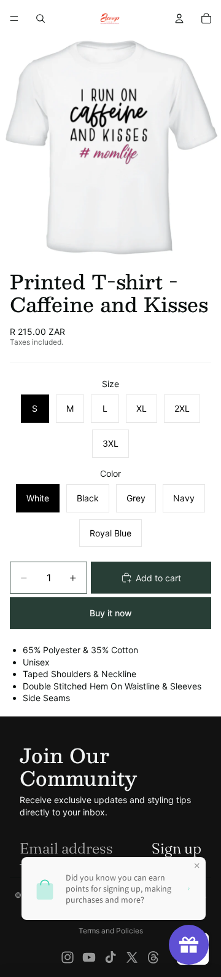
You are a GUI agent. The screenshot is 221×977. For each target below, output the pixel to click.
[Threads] (153, 957)
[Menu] (14, 18)
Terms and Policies (111, 930)
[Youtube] (89, 957)
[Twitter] (132, 957)
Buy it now (111, 613)
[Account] (179, 18)
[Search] (40, 18)
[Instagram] (67, 957)
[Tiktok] (110, 957)
